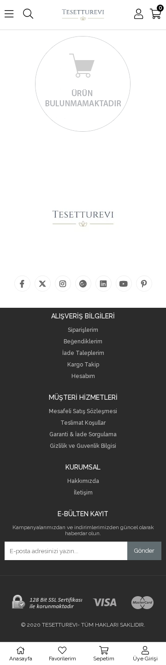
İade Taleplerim (83, 353)
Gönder (144, 550)
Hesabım (83, 376)
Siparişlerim (83, 330)
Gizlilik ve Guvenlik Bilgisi (83, 446)
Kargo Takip (83, 365)
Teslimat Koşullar (83, 423)
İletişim (83, 493)
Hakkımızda (83, 481)
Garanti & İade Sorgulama (83, 435)
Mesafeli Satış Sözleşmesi (83, 412)
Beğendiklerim (83, 342)
